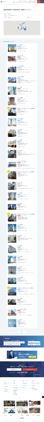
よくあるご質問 (24, 385)
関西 (22, 342)
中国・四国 (9, 344)
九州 (14, 344)
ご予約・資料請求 (15, 394)
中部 (5, 344)
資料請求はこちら (14, 369)
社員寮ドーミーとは (6, 383)
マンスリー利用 (15, 385)
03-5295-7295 (23, 372)
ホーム (4, 4)
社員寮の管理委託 (15, 387)
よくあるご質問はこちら (36, 374)
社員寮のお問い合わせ (34, 388)
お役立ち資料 (33, 385)
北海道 (5, 342)
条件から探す (31, 344)
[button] (23, 28)
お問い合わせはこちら (29, 369)
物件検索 (6, 4)
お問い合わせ (38, 1)
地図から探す (37, 344)
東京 (10, 4)
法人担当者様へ (6, 386)
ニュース (23, 392)
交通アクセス (15, 393)
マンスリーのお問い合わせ (35, 389)
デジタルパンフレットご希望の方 (36, 383)
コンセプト (6, 384)
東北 (9, 342)
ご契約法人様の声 (24, 383)
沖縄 (18, 344)
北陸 (18, 342)
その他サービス (15, 392)
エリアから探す (6, 389)
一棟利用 (14, 383)
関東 (8, 4)
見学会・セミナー (24, 387)
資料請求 (42, 1)
